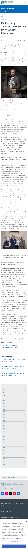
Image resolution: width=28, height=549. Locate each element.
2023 (2, 16)
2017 (4, 412)
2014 (4, 420)
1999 (4, 461)
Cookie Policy (18, 538)
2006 (4, 442)
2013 (4, 423)
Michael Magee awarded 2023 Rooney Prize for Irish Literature (12, 18)
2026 (4, 387)
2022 (4, 398)
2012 (4, 425)
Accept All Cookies (14, 546)
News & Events (8, 8)
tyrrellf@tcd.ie (5, 347)
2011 (4, 428)
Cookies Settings (14, 541)
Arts (6, 338)
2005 (4, 445)
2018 (4, 409)
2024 (4, 392)
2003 (4, 450)
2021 (4, 400)
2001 (4, 456)
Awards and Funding (14, 338)
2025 (4, 389)
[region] (14, 534)
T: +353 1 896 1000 (6, 511)
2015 (4, 417)
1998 (4, 464)
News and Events (5, 483)
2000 (4, 459)
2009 (4, 434)
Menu (6, 12)
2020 (4, 403)
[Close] (26, 521)
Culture (23, 338)
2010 (4, 431)
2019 (4, 406)
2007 (4, 439)
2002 (4, 453)
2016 (4, 414)
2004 (4, 447)
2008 (4, 436)
